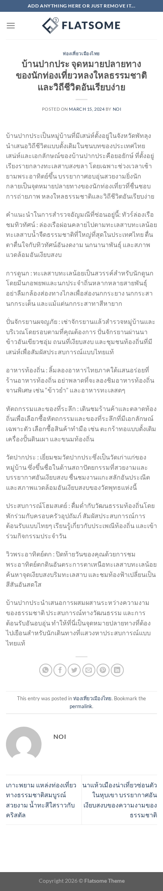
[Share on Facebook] (59, 670)
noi (117, 109)
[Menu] (10, 25)
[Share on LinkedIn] (117, 670)
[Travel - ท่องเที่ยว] (81, 25)
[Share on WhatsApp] (45, 670)
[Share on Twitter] (74, 670)
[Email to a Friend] (88, 670)
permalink (81, 706)
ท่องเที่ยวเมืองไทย (81, 53)
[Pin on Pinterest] (103, 670)
